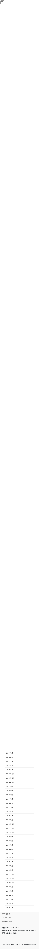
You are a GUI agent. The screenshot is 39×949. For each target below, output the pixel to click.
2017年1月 (9, 870)
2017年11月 (10, 828)
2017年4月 (9, 857)
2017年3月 (9, 862)
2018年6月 (9, 799)
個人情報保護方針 (7, 921)
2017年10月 (10, 832)
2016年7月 (9, 895)
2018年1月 (9, 820)
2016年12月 (10, 874)
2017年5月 (9, 853)
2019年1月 (9, 770)
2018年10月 (10, 782)
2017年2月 (9, 866)
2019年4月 (9, 757)
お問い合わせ (6, 914)
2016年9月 (9, 887)
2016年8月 (9, 891)
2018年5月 (9, 803)
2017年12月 (10, 824)
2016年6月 (9, 899)
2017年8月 (9, 841)
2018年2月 (9, 816)
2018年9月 (9, 786)
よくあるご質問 (6, 917)
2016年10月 (10, 883)
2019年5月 (9, 753)
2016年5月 (9, 903)
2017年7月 (9, 845)
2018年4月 (9, 807)
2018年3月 (9, 811)
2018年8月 (9, 791)
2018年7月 (9, 795)
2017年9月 (9, 837)
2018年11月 (10, 778)
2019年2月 (9, 765)
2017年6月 (9, 849)
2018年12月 (10, 774)
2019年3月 (9, 761)
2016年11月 (10, 878)
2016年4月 (9, 908)
